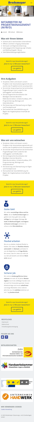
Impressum (5, 322)
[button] (26, 382)
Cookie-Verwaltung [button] (6, 409)
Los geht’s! (17, 68)
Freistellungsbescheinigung (10, 326)
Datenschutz (5, 324)
